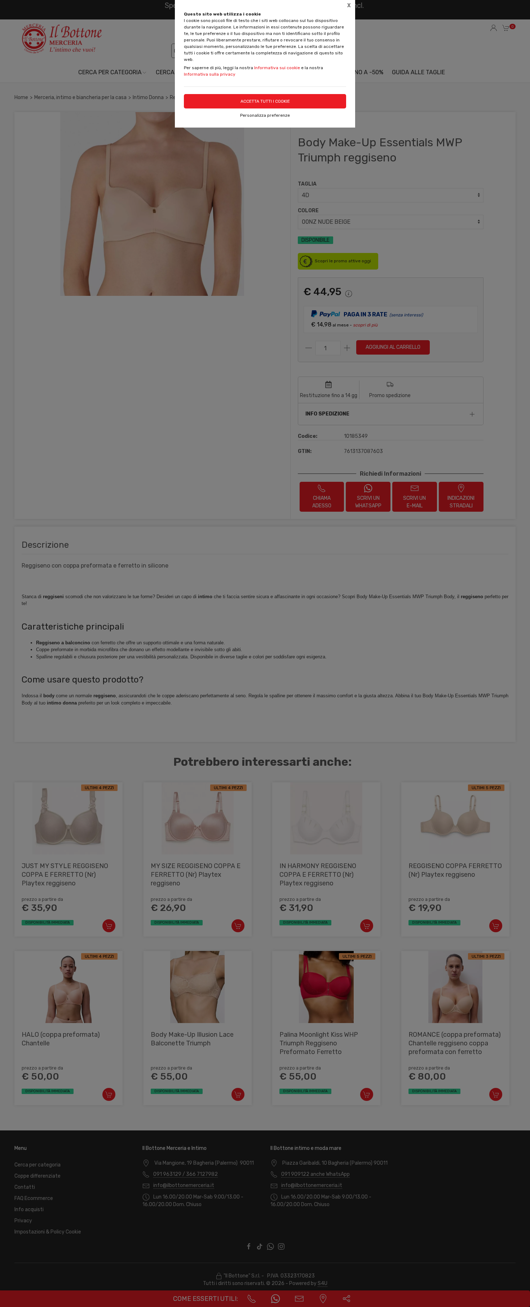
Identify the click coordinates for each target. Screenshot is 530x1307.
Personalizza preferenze (265, 115)
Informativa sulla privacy (209, 74)
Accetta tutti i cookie (265, 101)
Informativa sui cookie (277, 67)
